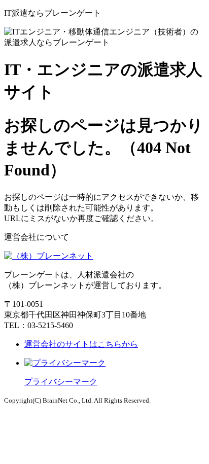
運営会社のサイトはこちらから (81, 344)
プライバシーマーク (60, 381)
